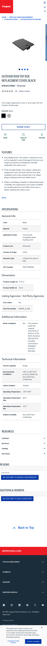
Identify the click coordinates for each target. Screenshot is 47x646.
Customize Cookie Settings (13, 641)
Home (4, 17)
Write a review (24, 91)
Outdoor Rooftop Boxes (30, 19)
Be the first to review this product (21, 478)
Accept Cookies (33, 641)
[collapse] (43, 562)
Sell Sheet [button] (6, 454)
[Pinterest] (27, 605)
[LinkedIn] (19, 605)
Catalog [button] (5, 448)
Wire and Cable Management (21, 17)
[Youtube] (43, 605)
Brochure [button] (5, 443)
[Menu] (45, 3)
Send (5, 137)
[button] (45, 24)
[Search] (45, 11)
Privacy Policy (8, 620)
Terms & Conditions (10, 625)
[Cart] (45, 7)
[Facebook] (4, 605)
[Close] (42, 627)
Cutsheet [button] (5, 438)
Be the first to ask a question (17, 498)
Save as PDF (23, 138)
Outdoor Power (11, 19)
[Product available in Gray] (9, 116)
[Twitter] (35, 605)
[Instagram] (11, 605)
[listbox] (23, 46)
